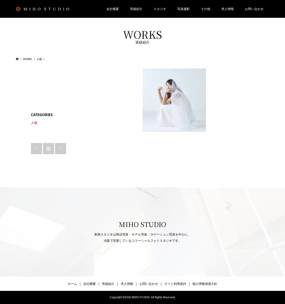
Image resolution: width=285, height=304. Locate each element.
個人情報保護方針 (204, 284)
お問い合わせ (254, 9)
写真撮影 (183, 9)
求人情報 (227, 9)
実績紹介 (136, 9)
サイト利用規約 (175, 284)
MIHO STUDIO (142, 224)
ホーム (72, 284)
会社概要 (112, 9)
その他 (205, 9)
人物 (34, 123)
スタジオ (160, 9)
